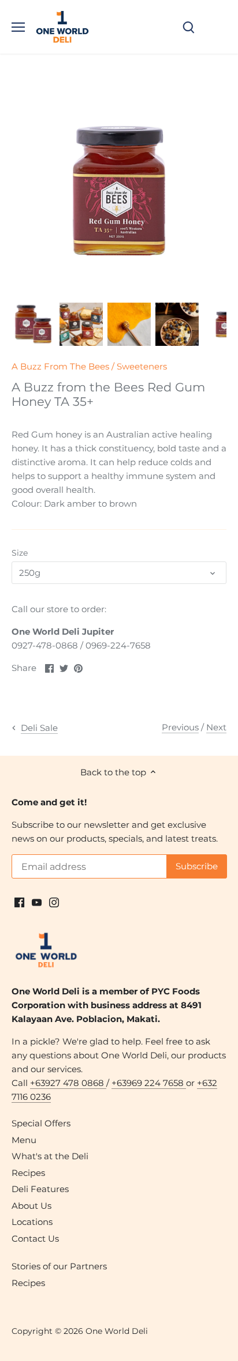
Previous (180, 727)
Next (216, 727)
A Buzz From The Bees (60, 366)
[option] (33, 324)
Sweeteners (142, 366)
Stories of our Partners (59, 1266)
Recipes (28, 1172)
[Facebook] (19, 901)
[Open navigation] (18, 27)
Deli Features (40, 1188)
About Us (31, 1205)
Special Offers (41, 1123)
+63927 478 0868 (68, 1082)
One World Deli (116, 1331)
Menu (24, 1139)
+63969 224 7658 (148, 1082)
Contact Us (35, 1238)
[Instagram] (54, 901)
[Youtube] (37, 901)
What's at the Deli (50, 1156)
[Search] (188, 27)
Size (20, 552)
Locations (32, 1221)
